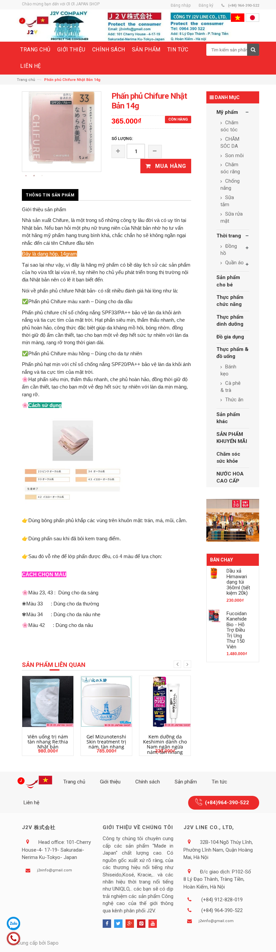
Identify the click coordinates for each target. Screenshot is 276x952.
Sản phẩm (186, 782)
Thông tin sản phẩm (50, 195)
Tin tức (219, 782)
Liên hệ (31, 803)
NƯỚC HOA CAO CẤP (230, 477)
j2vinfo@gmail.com (54, 870)
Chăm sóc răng (230, 168)
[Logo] (36, 782)
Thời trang (228, 236)
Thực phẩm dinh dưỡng (229, 320)
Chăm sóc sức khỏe (228, 457)
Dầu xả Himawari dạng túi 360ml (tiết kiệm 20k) (238, 582)
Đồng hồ (228, 249)
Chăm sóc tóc (229, 126)
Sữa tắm (227, 201)
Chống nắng (230, 184)
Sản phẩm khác (228, 417)
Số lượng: (122, 138)
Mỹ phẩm (227, 112)
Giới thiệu (110, 782)
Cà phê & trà (230, 386)
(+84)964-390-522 (227, 803)
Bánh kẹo (228, 370)
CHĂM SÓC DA (229, 142)
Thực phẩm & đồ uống (232, 352)
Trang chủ (26, 80)
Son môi (234, 155)
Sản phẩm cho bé (228, 280)
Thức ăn (233, 400)
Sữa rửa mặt (231, 217)
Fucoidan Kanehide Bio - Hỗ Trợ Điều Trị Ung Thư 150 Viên (237, 630)
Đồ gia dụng (230, 337)
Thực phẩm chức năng (229, 300)
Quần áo (234, 263)
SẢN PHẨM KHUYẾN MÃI (231, 437)
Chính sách (147, 782)
